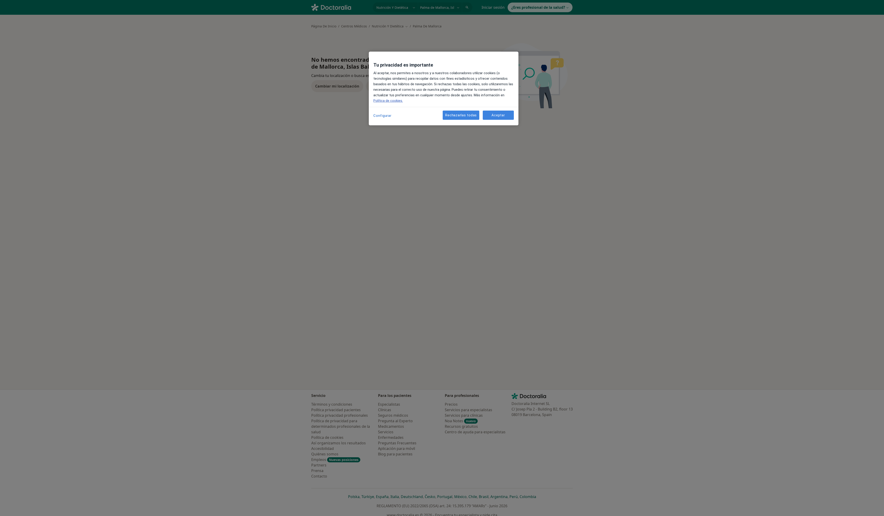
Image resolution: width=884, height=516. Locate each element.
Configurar (382, 116)
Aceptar (498, 115)
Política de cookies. (388, 101)
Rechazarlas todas (461, 115)
